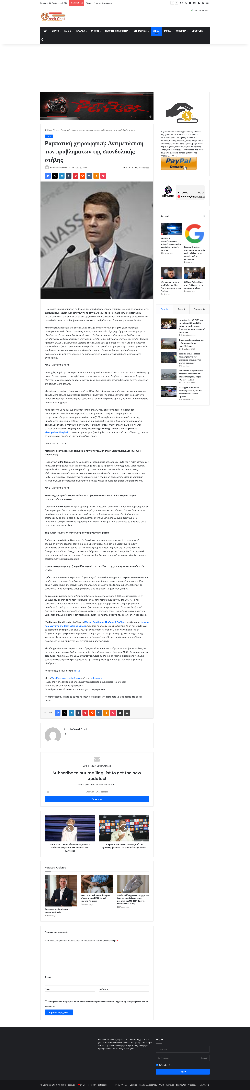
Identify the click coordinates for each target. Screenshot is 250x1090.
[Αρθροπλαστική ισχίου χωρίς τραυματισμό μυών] (61, 890)
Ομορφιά (181, 31)
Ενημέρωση (140, 31)
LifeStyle (197, 31)
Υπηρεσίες (192, 1085)
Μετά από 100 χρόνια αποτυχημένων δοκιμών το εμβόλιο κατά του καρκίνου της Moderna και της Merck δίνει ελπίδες (133, 899)
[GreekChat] (53, 16)
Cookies (133, 1085)
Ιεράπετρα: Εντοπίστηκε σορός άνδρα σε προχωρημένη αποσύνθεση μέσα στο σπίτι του (171, 243)
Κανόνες (170, 1085)
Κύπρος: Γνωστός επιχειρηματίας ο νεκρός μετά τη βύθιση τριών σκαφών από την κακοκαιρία (128, 3)
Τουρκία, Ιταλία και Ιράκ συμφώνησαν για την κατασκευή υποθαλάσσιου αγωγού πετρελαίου (190, 358)
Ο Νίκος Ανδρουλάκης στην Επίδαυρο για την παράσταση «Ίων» (194, 285)
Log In (183, 1071)
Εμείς (67, 31)
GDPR (161, 1085)
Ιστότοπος (104, 989)
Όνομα (49, 977)
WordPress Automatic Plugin (66, 678)
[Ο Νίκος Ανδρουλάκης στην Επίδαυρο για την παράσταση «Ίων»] (194, 273)
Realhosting (102, 1085)
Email (48, 989)
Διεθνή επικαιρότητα (116, 31)
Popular (165, 309)
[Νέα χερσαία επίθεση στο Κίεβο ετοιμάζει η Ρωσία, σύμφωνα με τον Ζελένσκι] (171, 273)
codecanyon (96, 678)
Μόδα (167, 31)
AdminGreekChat (57, 168)
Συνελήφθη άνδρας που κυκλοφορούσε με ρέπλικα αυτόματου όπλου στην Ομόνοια (190, 392)
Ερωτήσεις (204, 1085)
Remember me (165, 1065)
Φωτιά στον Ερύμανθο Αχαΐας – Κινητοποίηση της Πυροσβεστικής (191, 342)
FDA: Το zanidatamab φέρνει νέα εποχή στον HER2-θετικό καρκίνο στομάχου (95, 898)
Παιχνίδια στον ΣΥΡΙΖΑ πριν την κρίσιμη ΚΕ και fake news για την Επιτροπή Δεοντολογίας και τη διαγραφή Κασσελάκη (192, 326)
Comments (199, 309)
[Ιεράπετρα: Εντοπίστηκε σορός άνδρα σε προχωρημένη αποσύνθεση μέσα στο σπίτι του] (171, 229)
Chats (55, 31)
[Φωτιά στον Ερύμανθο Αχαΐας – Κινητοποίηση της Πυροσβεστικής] (169, 343)
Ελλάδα (80, 31)
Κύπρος (95, 31)
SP (84, 1085)
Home (50, 130)
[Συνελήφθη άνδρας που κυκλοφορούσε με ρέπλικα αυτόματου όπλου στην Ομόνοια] (169, 391)
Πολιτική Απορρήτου (148, 1085)
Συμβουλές (181, 1085)
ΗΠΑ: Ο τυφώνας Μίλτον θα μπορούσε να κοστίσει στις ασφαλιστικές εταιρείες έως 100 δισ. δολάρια (191, 375)
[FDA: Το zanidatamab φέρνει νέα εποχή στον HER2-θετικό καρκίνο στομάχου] (97, 884)
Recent (181, 309)
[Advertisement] (125, 67)
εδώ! (77, 670)
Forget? (204, 1058)
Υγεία (156, 31)
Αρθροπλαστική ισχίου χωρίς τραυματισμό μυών (57, 910)
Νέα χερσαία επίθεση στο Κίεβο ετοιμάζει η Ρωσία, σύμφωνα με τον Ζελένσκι (171, 287)
